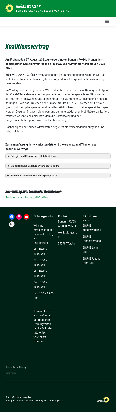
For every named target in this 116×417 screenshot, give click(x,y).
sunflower (29, 400)
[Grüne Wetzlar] (9, 8)
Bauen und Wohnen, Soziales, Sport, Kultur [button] (34, 175)
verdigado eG (58, 400)
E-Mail (42, 328)
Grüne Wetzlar (28, 6)
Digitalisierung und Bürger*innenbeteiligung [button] (35, 166)
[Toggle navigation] (107, 21)
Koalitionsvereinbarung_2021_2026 (26, 197)
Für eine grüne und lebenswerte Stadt (43, 10)
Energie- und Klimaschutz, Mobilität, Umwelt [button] (35, 156)
